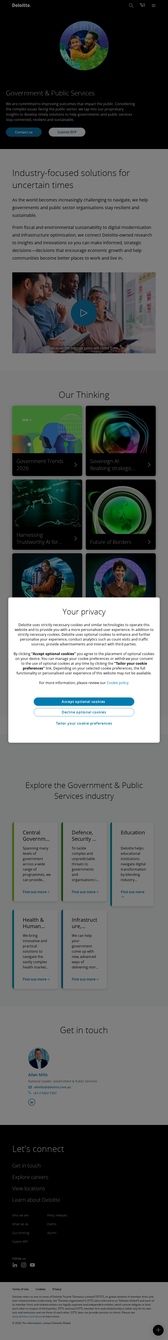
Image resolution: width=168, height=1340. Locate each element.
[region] (84, 670)
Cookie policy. (118, 682)
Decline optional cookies (84, 712)
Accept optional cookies (84, 701)
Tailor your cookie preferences (84, 723)
